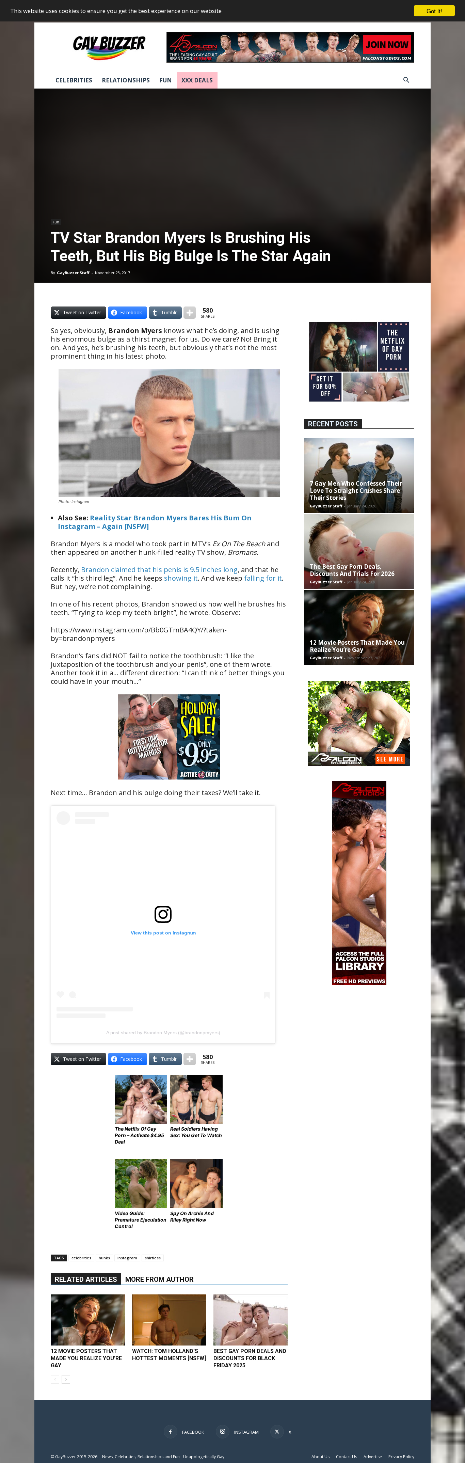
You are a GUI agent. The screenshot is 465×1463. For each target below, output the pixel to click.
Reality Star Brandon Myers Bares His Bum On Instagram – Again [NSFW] (155, 522)
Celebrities (73, 80)
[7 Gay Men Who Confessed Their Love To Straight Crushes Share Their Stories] (359, 475)
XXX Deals (197, 80)
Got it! (434, 10)
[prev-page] (55, 1379)
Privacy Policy (401, 1457)
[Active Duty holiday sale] (169, 784)
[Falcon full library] (359, 983)
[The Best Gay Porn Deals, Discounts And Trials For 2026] (359, 551)
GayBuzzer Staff (73, 272)
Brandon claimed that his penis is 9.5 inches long (159, 569)
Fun (165, 80)
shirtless (153, 1257)
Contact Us (346, 1457)
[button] (406, 81)
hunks (104, 1257)
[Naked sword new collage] (359, 402)
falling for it (263, 578)
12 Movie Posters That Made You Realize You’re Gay (86, 1358)
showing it (181, 578)
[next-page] (66, 1379)
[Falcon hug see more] (359, 764)
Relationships (126, 80)
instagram (127, 1257)
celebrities (81, 1257)
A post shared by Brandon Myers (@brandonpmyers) (163, 1032)
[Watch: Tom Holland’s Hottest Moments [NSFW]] (169, 1320)
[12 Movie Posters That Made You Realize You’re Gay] (88, 1320)
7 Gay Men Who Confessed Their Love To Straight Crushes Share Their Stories (356, 490)
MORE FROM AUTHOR (159, 1279)
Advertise (373, 1457)
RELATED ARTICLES (86, 1279)
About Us (320, 1457)
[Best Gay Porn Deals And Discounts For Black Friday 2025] (250, 1320)
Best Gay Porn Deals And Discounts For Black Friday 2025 (249, 1358)
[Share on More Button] (189, 312)
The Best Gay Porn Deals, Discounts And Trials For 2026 (352, 570)
